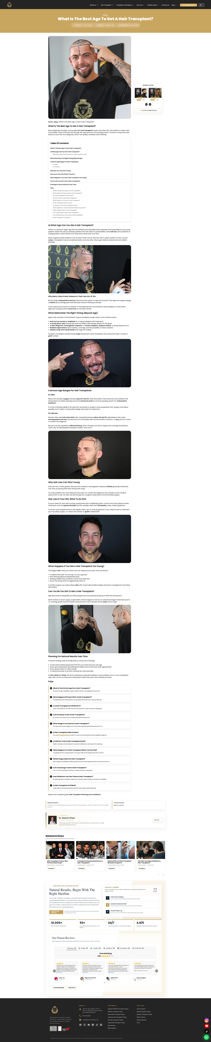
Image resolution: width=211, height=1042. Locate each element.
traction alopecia (91, 326)
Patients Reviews (141, 1018)
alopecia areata (105, 326)
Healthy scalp (55, 330)
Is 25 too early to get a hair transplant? (65, 198)
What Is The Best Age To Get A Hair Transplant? (65, 148)
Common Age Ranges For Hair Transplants (64, 162)
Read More (51, 868)
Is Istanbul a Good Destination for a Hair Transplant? (90, 862)
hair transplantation (62, 735)
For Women (56, 167)
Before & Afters (141, 1015)
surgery (66, 399)
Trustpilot (71, 986)
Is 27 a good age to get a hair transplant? (65, 212)
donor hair (72, 309)
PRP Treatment (112, 1026)
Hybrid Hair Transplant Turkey (116, 1013)
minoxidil (72, 505)
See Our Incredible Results (149, 110)
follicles (109, 486)
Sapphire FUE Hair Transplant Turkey (118, 1007)
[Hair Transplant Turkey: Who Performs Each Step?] (60, 850)
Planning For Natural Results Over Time (63, 184)
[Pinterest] (101, 1023)
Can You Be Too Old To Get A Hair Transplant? (65, 181)
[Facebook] (80, 1023)
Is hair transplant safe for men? (62, 203)
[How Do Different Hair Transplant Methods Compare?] (120, 850)
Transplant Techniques (124, 5)
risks (77, 585)
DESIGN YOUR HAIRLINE (55, 912)
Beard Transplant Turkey (144, 1010)
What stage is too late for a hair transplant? (66, 200)
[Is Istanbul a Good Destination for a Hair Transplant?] (90, 850)
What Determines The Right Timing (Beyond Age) (66, 158)
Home (50, 122)
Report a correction (120, 805)
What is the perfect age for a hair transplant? (67, 191)
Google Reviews (59, 986)
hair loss (113, 232)
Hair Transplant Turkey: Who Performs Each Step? (57, 862)
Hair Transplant (106, 5)
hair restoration (69, 417)
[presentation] (146, 104)
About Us (93, 5)
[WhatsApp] (206, 1037)
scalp (78, 334)
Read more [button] (59, 971)
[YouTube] (206, 1026)
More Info (157, 820)
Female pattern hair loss (57, 419)
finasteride (102, 505)
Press (138, 1021)
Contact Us (165, 5)
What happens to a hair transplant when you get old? (69, 208)
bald (105, 602)
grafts (87, 512)
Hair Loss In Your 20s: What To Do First (62, 174)
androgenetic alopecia (73, 326)
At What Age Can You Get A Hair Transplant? (65, 152)
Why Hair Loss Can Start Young (60, 171)
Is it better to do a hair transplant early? (65, 205)
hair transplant (87, 130)
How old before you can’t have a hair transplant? (68, 215)
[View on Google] (56, 977)
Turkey (63, 675)
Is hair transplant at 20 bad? (61, 217)
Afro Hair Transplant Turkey (115, 1018)
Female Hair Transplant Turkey (116, 1021)
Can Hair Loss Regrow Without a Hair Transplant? (149, 862)
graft (50, 336)
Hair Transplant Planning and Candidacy (85, 794)
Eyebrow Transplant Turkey (144, 1013)
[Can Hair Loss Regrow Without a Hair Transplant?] (150, 850)
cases (50, 240)
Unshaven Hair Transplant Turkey (117, 1015)
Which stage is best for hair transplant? (65, 210)
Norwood (84, 401)
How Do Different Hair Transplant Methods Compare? (119, 862)
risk (58, 571)
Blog (173, 5)
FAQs (52, 188)
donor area (61, 323)
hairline (52, 302)
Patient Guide (152, 5)
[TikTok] (206, 1031)
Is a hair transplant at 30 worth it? (63, 195)
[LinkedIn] (92, 1023)
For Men (55, 164)
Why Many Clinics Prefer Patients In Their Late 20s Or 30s (70, 154)
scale (90, 401)
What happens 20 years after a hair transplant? (67, 193)
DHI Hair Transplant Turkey (115, 1010)
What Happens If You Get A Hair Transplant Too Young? (68, 178)
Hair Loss (140, 5)
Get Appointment (188, 5)
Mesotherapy (111, 1024)
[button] (54, 970)
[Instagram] (206, 1020)
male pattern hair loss (66, 300)
